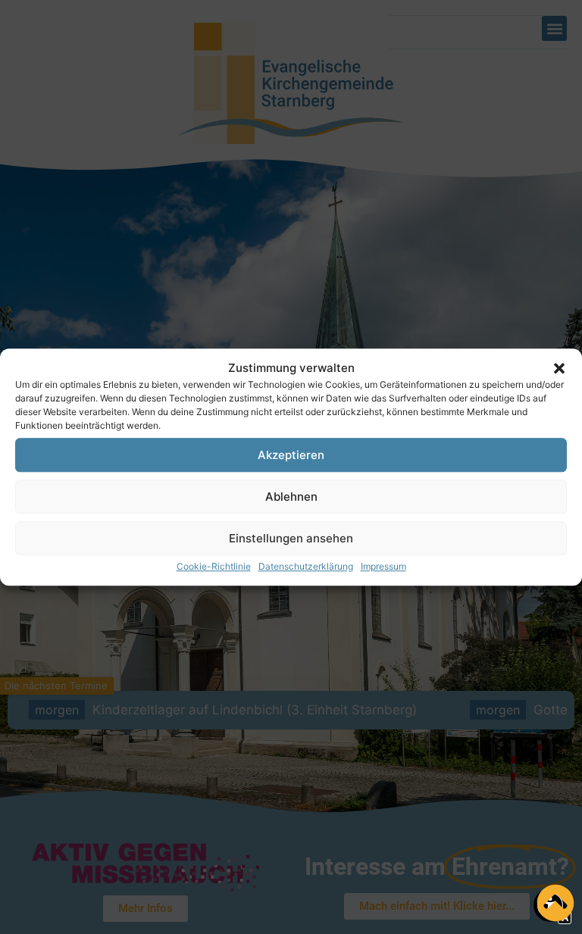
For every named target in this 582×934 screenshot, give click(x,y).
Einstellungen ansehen (291, 538)
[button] (559, 368)
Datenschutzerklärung (305, 566)
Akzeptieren (291, 455)
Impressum (383, 566)
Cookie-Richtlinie (214, 566)
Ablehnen (291, 496)
